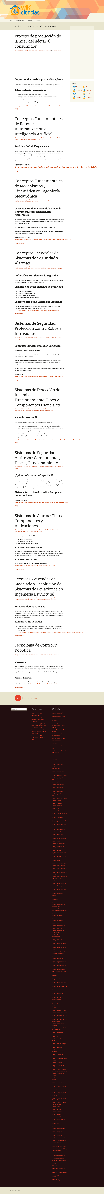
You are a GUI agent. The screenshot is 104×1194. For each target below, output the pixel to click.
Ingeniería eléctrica (56, 923)
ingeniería (17, 201)
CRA (57, 267)
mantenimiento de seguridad (22, 268)
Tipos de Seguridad (57, 268)
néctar (49, 50)
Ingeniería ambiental (57, 803)
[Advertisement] (29, 65)
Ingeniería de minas (56, 860)
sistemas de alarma (34, 339)
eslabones (60, 200)
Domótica (52, 137)
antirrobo (48, 466)
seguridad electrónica (34, 268)
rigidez (42, 599)
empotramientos (46, 598)
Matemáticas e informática (58, 1155)
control (50, 654)
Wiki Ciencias (14, 1190)
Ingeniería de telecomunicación (59, 913)
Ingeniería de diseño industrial (59, 832)
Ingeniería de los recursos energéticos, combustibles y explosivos (59, 852)
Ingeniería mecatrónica (31, 50)
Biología (88, 87)
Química (54, 1163)
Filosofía (88, 94)
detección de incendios (45, 409)
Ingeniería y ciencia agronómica (59, 1138)
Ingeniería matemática (57, 1111)
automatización (46, 137)
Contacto (38, 20)
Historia (78, 94)
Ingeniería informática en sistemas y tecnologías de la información (59, 1094)
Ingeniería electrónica (57, 928)
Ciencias (78, 87)
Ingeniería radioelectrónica (58, 1128)
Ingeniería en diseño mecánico (59, 956)
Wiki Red (30, 20)
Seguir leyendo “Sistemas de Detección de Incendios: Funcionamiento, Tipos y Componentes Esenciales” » (49, 440)
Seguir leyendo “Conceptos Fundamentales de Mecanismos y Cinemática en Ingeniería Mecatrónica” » (43, 239)
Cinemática (42, 200)
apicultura (42, 50)
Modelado (33, 599)
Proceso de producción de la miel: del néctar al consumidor (38, 41)
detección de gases (57, 529)
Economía (88, 97)
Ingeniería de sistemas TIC (58, 902)
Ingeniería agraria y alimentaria (59, 775)
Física (53, 748)
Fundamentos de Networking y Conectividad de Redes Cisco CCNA (39, 737)
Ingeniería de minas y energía (59, 863)
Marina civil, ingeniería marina (59, 1146)
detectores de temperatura (32, 410)
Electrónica (54, 743)
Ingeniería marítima (56, 1109)
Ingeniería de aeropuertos (58, 826)
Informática (54, 759)
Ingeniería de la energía (57, 841)
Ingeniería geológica (57, 1047)
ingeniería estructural (55, 598)
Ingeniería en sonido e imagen (59, 1010)
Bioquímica (54, 720)
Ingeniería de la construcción (59, 838)
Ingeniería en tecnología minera (59, 1012)
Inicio (11, 20)
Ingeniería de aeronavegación (59, 824)
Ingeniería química (56, 1126)
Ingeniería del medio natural (58, 918)
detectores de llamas (20, 410)
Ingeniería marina (56, 1106)
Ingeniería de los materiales (58, 843)
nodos (38, 599)
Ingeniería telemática (57, 1135)
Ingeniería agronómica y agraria (59, 798)
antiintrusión (43, 466)
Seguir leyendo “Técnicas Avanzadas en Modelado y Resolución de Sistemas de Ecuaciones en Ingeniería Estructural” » (50, 632)
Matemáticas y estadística (58, 1158)
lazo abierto (55, 654)
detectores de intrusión (45, 337)
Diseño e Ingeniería (56, 740)
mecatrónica (35, 201)
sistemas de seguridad (46, 268)
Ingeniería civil (55, 808)
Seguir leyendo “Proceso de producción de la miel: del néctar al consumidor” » (39, 106)
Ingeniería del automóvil (57, 915)
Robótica (43, 139)
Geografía (79, 90)
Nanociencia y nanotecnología (59, 1160)
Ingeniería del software (57, 920)
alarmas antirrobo (44, 529)
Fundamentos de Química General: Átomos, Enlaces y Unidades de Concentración (39, 725)
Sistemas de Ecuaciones (50, 599)
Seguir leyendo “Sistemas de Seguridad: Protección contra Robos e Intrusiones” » (39, 376)
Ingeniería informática (57, 1062)
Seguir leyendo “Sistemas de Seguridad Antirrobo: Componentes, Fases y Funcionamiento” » (42, 502)
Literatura (88, 90)
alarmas (41, 267)
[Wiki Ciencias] (52, 9)
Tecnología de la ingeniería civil (59, 1172)
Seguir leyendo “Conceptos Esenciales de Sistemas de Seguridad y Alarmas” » (39, 310)
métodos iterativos (26, 599)
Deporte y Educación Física (58, 738)
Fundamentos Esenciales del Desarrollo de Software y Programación (38, 719)
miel (47, 50)
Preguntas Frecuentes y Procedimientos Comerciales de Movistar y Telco (39, 731)
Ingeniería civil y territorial (58, 810)
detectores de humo (57, 409)
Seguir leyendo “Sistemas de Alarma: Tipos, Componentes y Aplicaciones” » (35, 565)
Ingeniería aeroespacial (57, 764)
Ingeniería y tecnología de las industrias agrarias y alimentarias (59, 1142)
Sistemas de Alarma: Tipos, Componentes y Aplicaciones (39, 520)
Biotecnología (55, 723)
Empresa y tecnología (57, 745)
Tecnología (54, 1165)
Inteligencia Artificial (24, 139)
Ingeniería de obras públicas (58, 865)
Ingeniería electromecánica (58, 925)
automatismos (44, 654)
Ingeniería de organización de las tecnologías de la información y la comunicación (59, 885)
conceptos (48, 200)
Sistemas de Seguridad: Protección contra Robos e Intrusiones (38, 328)
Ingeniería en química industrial (59, 986)
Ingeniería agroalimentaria (58, 784)
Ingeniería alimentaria (57, 800)
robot (38, 139)
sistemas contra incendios (46, 410)
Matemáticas (55, 1153)
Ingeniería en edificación (58, 958)
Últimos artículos (20, 20)
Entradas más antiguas (28, 698)
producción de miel (56, 50)
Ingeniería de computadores (58, 829)
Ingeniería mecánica (56, 1114)
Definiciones (54, 200)
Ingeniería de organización (58, 881)
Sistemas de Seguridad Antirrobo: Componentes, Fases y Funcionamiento (37, 457)
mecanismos (28, 201)
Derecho (78, 97)
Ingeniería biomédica (57, 805)
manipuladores (33, 139)
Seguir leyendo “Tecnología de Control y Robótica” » (44, 684)
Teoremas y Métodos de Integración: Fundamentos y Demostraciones (39, 713)
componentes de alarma (50, 267)
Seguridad (53, 466)
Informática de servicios (57, 762)
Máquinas (22, 201)
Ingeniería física (55, 1036)
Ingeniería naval (55, 1123)
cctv (50, 529)
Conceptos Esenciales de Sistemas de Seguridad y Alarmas (37, 258)
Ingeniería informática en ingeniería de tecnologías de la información (59, 1088)
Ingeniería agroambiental (58, 791)
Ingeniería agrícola (56, 782)
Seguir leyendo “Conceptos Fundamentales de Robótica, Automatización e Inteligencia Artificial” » (56, 167)
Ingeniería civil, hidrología (58, 817)
